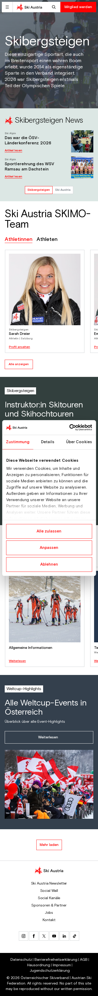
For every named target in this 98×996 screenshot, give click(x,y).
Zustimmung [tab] (17, 441)
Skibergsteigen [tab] (38, 190)
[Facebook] (33, 936)
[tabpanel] (49, 146)
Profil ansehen (19, 347)
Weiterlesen (17, 661)
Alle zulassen (49, 531)
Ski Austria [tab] (63, 190)
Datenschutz (21, 959)
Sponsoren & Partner (48, 905)
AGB (84, 959)
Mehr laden (49, 845)
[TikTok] (74, 936)
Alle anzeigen (19, 364)
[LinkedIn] (64, 936)
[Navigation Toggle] (7, 7)
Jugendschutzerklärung (50, 970)
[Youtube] (54, 936)
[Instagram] (23, 936)
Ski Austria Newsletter (49, 883)
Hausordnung (38, 965)
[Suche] (54, 7)
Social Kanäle (49, 898)
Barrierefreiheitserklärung (55, 959)
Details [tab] (47, 441)
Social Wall (49, 890)
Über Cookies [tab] (79, 441)
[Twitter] (44, 936)
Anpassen (49, 547)
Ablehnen (49, 564)
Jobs (49, 912)
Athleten (47, 239)
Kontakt (49, 920)
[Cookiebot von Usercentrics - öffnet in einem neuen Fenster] (70, 427)
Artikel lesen (13, 150)
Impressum (62, 965)
